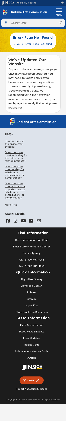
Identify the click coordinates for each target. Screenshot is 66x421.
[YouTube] (23, 221)
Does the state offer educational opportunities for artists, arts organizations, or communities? (15, 190)
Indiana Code (31, 344)
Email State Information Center (31, 246)
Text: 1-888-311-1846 (31, 266)
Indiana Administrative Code (31, 351)
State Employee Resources (32, 312)
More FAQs (11, 204)
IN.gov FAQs (31, 305)
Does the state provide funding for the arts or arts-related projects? (16, 156)
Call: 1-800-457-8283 (31, 259)
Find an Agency (31, 253)
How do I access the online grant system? (14, 143)
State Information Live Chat (31, 240)
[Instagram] (15, 221)
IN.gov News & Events (31, 331)
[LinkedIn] (31, 221)
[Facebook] (8, 221)
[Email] (39, 221)
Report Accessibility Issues (31, 388)
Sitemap (32, 298)
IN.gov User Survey (31, 279)
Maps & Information (31, 325)
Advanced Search (31, 285)
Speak (30, 380)
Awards (31, 357)
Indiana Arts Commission (29, 12)
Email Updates (31, 338)
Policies (31, 292)
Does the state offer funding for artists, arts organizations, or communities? (14, 172)
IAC (18, 43)
